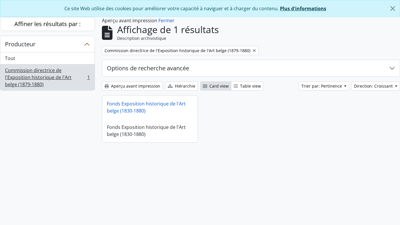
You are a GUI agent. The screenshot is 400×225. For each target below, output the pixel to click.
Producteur (20, 44)
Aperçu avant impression (135, 86)
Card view (218, 86)
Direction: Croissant (374, 86)
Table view (250, 86)
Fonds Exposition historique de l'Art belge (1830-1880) (146, 107)
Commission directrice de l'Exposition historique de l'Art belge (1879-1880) (47, 77)
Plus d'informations (303, 8)
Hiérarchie (184, 86)
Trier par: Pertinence (322, 86)
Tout (10, 58)
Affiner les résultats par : (47, 24)
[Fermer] (393, 8)
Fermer (166, 20)
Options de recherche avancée (148, 68)
